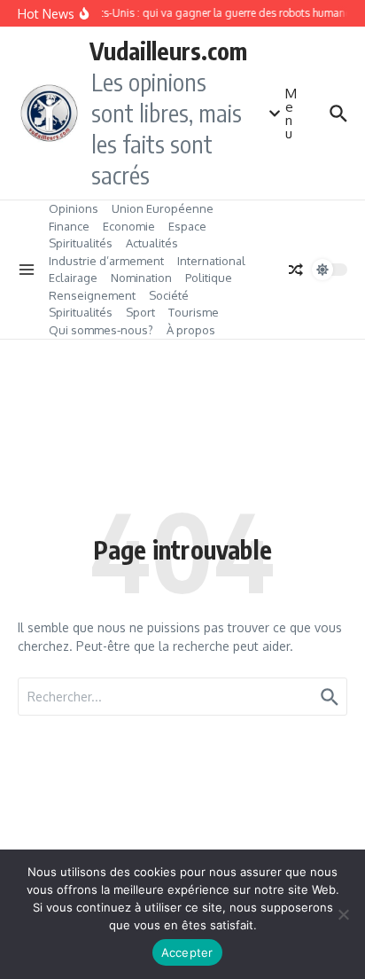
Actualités (152, 243)
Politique (208, 277)
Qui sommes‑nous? (101, 330)
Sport (140, 312)
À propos (191, 330)
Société (169, 295)
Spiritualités (81, 243)
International (211, 261)
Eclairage (73, 277)
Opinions (73, 208)
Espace (187, 226)
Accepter (187, 952)
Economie (129, 226)
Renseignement (92, 295)
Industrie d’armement (106, 261)
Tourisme (193, 312)
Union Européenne (163, 208)
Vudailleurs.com (168, 50)
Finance (69, 226)
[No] (343, 914)
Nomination (141, 277)
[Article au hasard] (296, 269)
